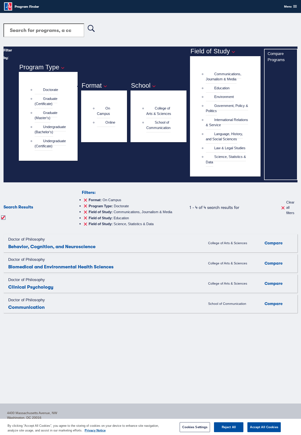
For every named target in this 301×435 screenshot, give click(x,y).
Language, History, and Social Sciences (224, 136)
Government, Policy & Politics (227, 108)
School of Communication (158, 125)
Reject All (229, 427)
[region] (150, 427)
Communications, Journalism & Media (223, 76)
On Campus (103, 111)
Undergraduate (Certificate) (50, 143)
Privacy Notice (95, 430)
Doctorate (50, 90)
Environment (224, 97)
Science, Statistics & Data (226, 159)
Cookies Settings (194, 427)
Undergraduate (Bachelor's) (50, 129)
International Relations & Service (227, 122)
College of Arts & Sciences (158, 111)
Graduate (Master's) (46, 115)
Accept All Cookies (264, 427)
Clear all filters (290, 207)
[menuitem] (50, 90)
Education (222, 88)
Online (110, 122)
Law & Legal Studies (230, 148)
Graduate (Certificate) (46, 101)
